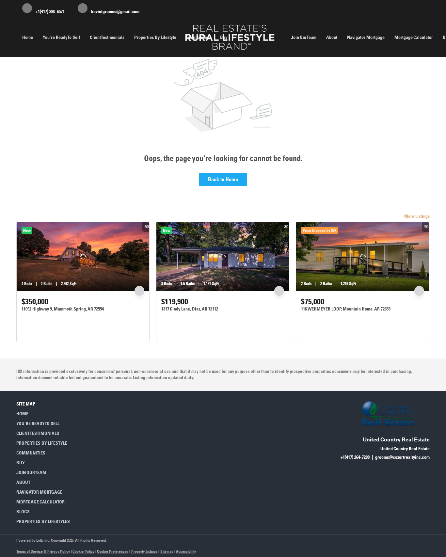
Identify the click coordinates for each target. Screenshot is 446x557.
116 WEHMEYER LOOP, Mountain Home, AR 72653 (345, 309)
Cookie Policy (83, 551)
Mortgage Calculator (413, 37)
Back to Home (223, 179)
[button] (45, 413)
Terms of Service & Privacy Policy (43, 551)
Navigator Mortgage (366, 37)
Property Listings (144, 551)
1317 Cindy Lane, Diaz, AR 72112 (189, 309)
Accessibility (186, 551)
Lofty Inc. (43, 540)
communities (198, 37)
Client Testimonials (107, 37)
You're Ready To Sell (61, 37)
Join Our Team (303, 37)
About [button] (331, 37)
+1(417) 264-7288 (355, 457)
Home (27, 37)
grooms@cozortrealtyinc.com (402, 457)
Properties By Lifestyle (155, 37)
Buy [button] (223, 37)
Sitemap (166, 551)
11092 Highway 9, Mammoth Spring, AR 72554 (63, 309)
